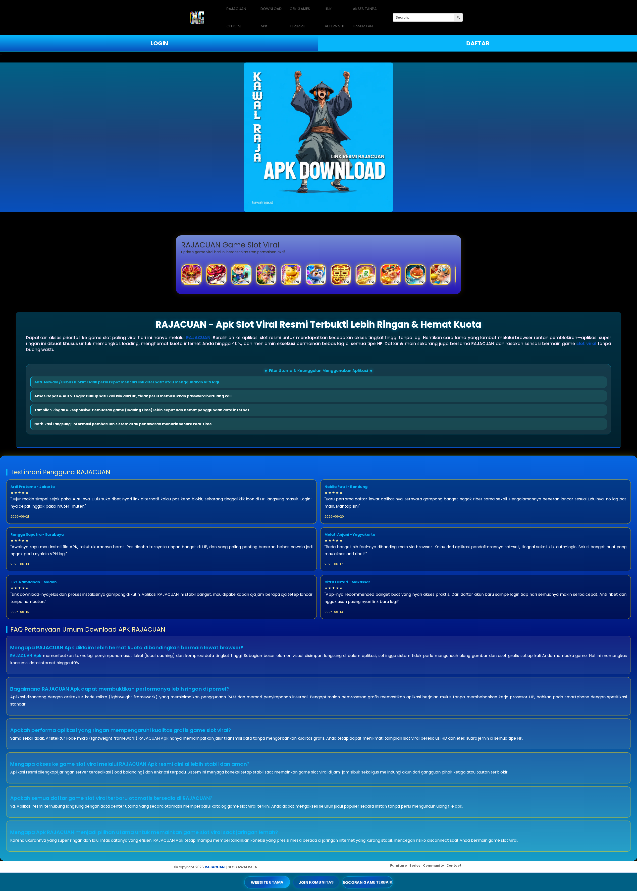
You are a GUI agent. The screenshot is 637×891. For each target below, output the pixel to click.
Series (415, 865)
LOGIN (159, 43)
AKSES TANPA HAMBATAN (365, 17)
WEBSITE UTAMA (267, 882)
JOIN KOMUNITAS (316, 882)
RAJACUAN (198, 338)
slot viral (586, 344)
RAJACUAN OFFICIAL (236, 17)
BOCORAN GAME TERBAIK (367, 882)
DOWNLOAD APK (271, 17)
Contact (454, 865)
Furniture (398, 865)
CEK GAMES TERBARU (300, 17)
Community (433, 865)
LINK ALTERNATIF (335, 17)
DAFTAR (477, 43)
